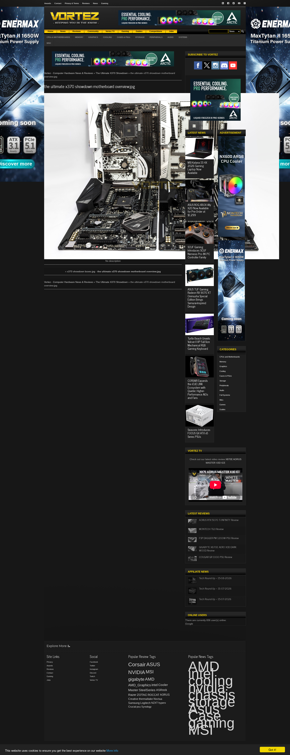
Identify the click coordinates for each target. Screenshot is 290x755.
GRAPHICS (93, 37)
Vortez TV (94, 680)
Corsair (137, 664)
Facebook (94, 662)
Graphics (223, 366)
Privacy (50, 662)
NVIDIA (136, 672)
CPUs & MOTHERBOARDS (58, 37)
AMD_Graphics (139, 685)
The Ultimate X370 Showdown (112, 73)
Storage (223, 381)
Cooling (223, 371)
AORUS (165, 694)
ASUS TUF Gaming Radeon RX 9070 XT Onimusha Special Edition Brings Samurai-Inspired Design (199, 298)
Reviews (86, 3)
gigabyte (136, 679)
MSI (150, 671)
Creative (133, 698)
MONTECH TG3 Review (211, 529)
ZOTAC (142, 694)
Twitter (92, 666)
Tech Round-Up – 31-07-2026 (215, 588)
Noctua (158, 698)
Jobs (49, 680)
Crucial (132, 706)
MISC (49, 43)
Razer (132, 694)
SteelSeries (147, 690)
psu (139, 706)
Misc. (222, 400)
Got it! (272, 749)
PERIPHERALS (156, 37)
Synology (146, 706)
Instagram (94, 669)
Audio (222, 390)
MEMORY (79, 37)
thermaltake (146, 698)
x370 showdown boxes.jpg (81, 271)
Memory (223, 362)
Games (223, 405)
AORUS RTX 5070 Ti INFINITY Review (218, 520)
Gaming (104, 3)
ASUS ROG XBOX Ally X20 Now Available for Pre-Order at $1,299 (199, 209)
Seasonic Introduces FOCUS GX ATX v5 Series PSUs (199, 433)
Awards (47, 3)
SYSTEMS (183, 37)
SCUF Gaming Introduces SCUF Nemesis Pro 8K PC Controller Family (199, 252)
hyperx (162, 702)
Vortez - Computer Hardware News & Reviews (68, 73)
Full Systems (225, 395)
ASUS (153, 664)
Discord (93, 673)
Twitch (92, 676)
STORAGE (139, 37)
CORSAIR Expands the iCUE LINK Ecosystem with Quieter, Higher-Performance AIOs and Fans (198, 389)
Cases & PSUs (226, 376)
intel (155, 685)
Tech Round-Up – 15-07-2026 (215, 599)
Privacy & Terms (72, 3)
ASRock (161, 690)
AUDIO (170, 37)
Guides (222, 409)
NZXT (154, 702)
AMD (149, 679)
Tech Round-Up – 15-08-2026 (215, 578)
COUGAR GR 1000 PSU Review (215, 557)
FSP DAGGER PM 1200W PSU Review (219, 538)
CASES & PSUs (123, 37)
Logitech (145, 703)
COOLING (107, 37)
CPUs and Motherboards (230, 357)
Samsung (134, 703)
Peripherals (224, 385)
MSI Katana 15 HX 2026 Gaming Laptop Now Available (197, 167)
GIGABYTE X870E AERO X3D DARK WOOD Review (217, 548)
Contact (57, 3)
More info (112, 750)
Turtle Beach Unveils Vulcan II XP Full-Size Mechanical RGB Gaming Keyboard (199, 343)
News (95, 3)
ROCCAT (153, 694)
